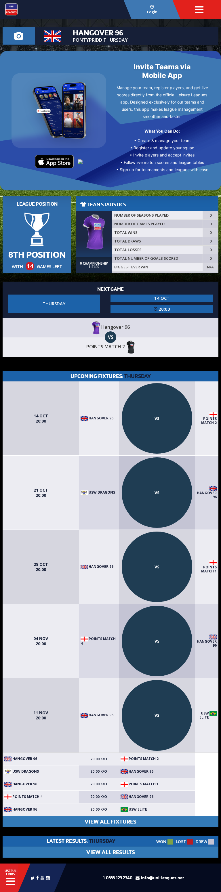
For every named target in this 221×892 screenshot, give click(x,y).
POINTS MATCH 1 (209, 569)
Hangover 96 (100, 418)
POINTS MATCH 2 (209, 420)
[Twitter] (33, 878)
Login (152, 11)
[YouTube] (42, 877)
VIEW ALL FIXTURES (110, 822)
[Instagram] (48, 877)
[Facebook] (37, 877)
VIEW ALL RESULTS (110, 852)
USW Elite (204, 715)
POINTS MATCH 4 (98, 641)
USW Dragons (101, 492)
